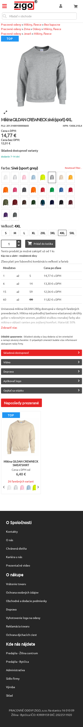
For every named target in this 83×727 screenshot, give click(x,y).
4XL (62, 233)
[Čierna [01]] (61, 202)
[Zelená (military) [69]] (5, 202)
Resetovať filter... (73, 167)
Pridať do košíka (43, 243)
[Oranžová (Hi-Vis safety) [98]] (5, 190)
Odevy (37, 29)
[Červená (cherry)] (70, 190)
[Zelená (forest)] (33, 202)
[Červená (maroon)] (70, 202)
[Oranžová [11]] (33, 190)
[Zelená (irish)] (52, 190)
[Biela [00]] (5, 177)
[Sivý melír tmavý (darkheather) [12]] (24, 190)
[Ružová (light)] (24, 177)
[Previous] (4, 487)
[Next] (38, 487)
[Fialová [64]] (5, 215)
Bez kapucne (52, 24)
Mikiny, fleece (33, 24)
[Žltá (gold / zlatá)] (70, 177)
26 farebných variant (21, 481)
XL (33, 233)
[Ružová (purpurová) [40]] (15, 190)
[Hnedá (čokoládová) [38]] (24, 202)
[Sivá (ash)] (15, 177)
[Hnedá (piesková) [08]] (61, 177)
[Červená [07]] (42, 190)
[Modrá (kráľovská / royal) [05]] (61, 190)
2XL (42, 233)
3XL (52, 233)
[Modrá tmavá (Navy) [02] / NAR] (52, 202)
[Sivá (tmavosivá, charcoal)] (15, 215)
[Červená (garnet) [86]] (15, 202)
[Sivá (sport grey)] (52, 177)
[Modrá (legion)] (42, 202)
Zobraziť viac (9, 327)
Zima (27, 29)
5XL (72, 233)
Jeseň (27, 33)
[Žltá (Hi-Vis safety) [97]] (42, 177)
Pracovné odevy (11, 24)
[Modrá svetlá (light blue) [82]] (33, 177)
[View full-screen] (5, 112)
